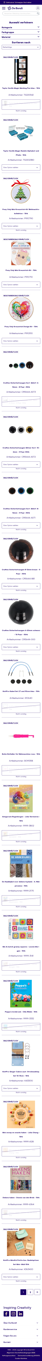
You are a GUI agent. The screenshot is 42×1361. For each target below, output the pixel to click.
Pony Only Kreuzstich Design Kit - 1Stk (21, 326)
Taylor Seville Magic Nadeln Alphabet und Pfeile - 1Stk (21, 152)
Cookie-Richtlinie (21, 1358)
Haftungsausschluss (9, 1355)
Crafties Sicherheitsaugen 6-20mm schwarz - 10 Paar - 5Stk (21, 631)
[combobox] (21, 13)
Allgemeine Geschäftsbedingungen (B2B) (21, 1353)
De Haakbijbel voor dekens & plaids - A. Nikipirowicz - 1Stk (21, 883)
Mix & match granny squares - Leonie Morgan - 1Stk (21, 948)
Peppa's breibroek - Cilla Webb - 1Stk (21, 1012)
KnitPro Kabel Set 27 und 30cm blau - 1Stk (21, 691)
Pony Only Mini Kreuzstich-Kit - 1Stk (21, 270)
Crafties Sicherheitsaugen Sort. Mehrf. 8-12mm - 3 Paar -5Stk (21, 510)
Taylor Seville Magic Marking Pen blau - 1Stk (21, 88)
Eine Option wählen (11, 167)
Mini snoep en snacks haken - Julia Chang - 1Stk (21, 1134)
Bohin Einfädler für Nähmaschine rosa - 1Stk (21, 754)
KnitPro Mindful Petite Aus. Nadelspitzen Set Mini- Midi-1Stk (21, 1261)
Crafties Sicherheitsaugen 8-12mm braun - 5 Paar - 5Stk (21, 571)
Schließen (37, 167)
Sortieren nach (21, 42)
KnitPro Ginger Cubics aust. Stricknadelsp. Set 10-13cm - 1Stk (21, 1073)
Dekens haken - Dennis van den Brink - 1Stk (21, 1198)
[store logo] (15, 8)
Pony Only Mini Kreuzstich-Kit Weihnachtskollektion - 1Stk (21, 210)
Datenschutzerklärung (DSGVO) (29, 1355)
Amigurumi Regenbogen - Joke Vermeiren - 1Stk (21, 818)
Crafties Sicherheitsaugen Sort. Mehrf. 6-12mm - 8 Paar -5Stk (21, 384)
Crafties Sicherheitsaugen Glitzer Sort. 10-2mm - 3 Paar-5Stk (21, 449)
